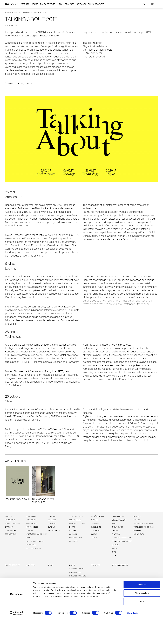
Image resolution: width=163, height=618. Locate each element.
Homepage (9, 12)
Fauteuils (116, 534)
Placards (94, 520)
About (35, 4)
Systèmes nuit (97, 516)
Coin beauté (95, 531)
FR (152, 4)
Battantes (9, 527)
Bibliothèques (75, 520)
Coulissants (31, 520)
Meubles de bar (75, 538)
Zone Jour (52, 520)
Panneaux (31, 516)
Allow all (142, 584)
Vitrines (72, 531)
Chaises (115, 531)
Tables (114, 523)
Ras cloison (10, 520)
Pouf (114, 556)
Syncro (29, 531)
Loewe (28, 83)
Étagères (115, 545)
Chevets (94, 538)
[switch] (73, 613)
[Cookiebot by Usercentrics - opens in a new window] (16, 613)
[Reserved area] (148, 4)
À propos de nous (76, 569)
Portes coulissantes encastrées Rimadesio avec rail (34, 544)
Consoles (73, 534)
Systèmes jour (76, 516)
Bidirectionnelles (12, 523)
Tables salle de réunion (143, 523)
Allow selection (142, 593)
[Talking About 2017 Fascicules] (43, 485)
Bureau (94, 534)
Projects (69, 4)
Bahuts (72, 527)
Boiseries (52, 516)
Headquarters (75, 572)
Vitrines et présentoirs (121, 538)
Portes (8, 516)
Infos (60, 4)
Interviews (27, 12)
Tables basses (117, 527)
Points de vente (47, 4)
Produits (25, 4)
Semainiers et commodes (122, 541)
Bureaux (51, 527)
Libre (28, 538)
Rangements (96, 527)
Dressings (95, 523)
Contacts (81, 4)
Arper (20, 83)
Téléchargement (96, 4)
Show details (132, 613)
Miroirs (115, 548)
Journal (18, 12)
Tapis (114, 552)
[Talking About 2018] (17, 483)
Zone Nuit (52, 523)
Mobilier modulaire (77, 523)
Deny (141, 601)
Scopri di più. (130, 239)
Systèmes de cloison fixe (36, 534)
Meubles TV (73, 541)
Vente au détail (54, 531)
